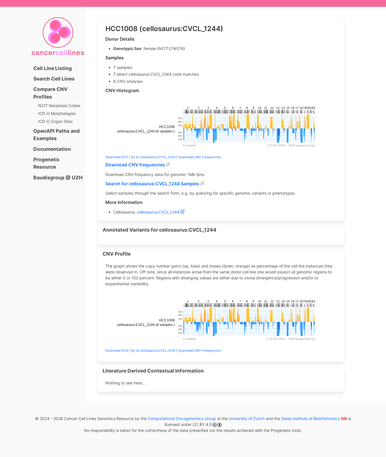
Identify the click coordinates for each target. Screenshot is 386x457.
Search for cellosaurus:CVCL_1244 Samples (152, 183)
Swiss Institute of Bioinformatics (314, 418)
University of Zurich (247, 418)
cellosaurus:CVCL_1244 (158, 212)
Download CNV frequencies (135, 164)
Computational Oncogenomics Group (182, 418)
